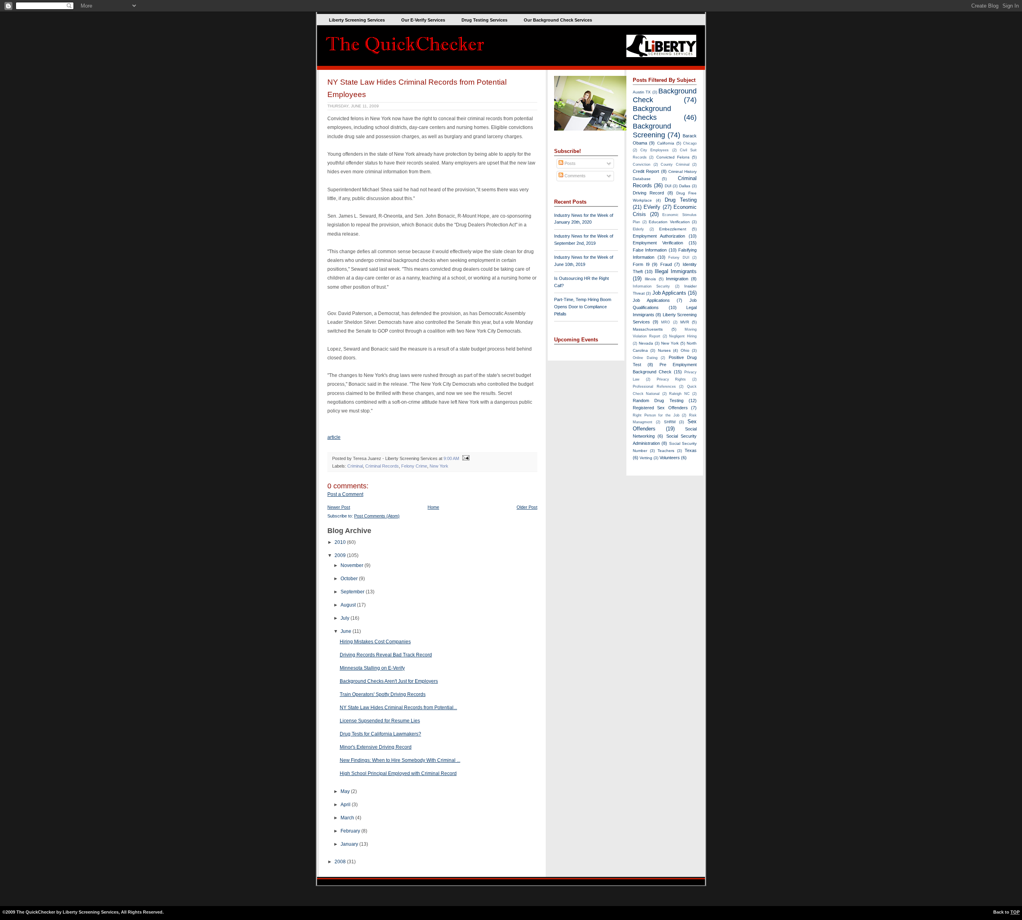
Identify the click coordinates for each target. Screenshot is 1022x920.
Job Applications (651, 300)
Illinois (650, 279)
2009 (341, 555)
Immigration (677, 278)
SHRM (669, 422)
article (334, 437)
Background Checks (652, 113)
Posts (569, 163)
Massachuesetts (648, 329)
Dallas (684, 186)
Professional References (654, 387)
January (350, 844)
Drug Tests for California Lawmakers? (380, 734)
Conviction (641, 165)
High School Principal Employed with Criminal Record (398, 773)
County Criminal (675, 165)
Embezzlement (672, 229)
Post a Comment (345, 494)
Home (433, 507)
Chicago (690, 143)
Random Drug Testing (658, 400)
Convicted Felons (672, 157)
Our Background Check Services (558, 20)
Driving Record (648, 192)
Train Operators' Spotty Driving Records (383, 694)
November (352, 565)
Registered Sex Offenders (660, 407)
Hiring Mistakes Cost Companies (375, 641)
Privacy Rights (671, 379)
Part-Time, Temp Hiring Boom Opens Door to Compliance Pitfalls (582, 306)
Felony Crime (414, 466)
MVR (684, 322)
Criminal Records (382, 466)
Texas (691, 450)
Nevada (646, 343)
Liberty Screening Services (357, 20)
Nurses (664, 350)
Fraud (666, 264)
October (350, 578)
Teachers (666, 450)
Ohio (685, 350)
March (348, 818)
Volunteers (670, 457)
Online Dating (645, 358)
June (347, 631)
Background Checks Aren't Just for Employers (389, 681)
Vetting (646, 458)
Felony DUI (678, 258)
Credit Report (646, 171)
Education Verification (669, 222)
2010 (341, 542)
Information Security (651, 286)
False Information (650, 250)
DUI (668, 186)
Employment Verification (658, 242)
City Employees (654, 150)
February (351, 831)
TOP (1015, 912)
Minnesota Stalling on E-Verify (372, 668)
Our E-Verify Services (423, 20)
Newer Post (338, 507)
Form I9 (641, 264)
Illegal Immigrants (676, 271)
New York (439, 466)
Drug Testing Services (484, 20)
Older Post (527, 507)
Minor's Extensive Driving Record (376, 747)
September (353, 592)
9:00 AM (451, 458)
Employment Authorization (659, 236)
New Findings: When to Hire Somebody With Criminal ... (400, 760)
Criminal (355, 466)
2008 (341, 861)
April (346, 804)
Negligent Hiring (683, 336)
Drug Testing (681, 200)
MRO (665, 322)
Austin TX (642, 92)
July (346, 618)
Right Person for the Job (656, 415)
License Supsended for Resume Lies (380, 721)
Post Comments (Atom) (377, 516)
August (349, 605)
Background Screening (652, 130)
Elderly (638, 229)
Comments (574, 175)
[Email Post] (464, 458)
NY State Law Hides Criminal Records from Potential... (398, 707)
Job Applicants (669, 293)
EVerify (652, 207)
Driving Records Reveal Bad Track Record (386, 655)
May (346, 791)
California (665, 143)
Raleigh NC (679, 394)
